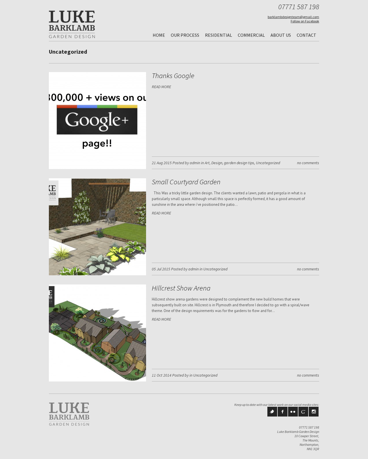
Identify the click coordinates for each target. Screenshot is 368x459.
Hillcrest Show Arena (181, 288)
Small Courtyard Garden (186, 181)
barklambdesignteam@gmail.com (293, 17)
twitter (272, 412)
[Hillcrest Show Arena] (97, 380)
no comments (308, 162)
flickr (293, 412)
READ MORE (161, 86)
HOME (159, 35)
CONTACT (306, 35)
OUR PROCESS (185, 35)
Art (207, 162)
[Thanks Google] (97, 168)
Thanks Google (173, 75)
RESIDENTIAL (218, 35)
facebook (283, 412)
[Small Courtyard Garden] (97, 274)
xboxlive (314, 412)
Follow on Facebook (305, 21)
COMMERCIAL (251, 35)
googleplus (303, 412)
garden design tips (239, 162)
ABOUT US (281, 35)
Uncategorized (268, 162)
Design (216, 162)
